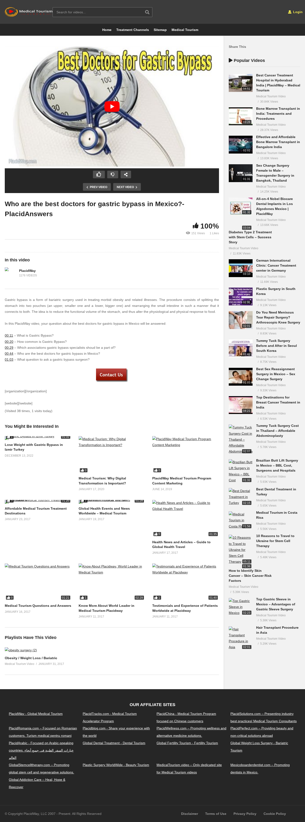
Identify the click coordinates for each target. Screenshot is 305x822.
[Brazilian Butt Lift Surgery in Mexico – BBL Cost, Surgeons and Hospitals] (241, 471)
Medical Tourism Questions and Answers (38, 606)
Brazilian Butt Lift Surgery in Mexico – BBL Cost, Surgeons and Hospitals (277, 465)
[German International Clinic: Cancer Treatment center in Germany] (241, 268)
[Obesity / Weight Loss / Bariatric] (21, 650)
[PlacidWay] (11, 273)
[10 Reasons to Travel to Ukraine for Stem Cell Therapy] (241, 550)
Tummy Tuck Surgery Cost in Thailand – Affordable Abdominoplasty (277, 431)
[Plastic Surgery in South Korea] (241, 296)
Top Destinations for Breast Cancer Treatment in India (278, 402)
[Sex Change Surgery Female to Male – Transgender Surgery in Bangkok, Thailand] (241, 173)
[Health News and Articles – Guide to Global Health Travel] (185, 518)
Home (107, 30)
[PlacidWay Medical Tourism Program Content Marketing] (185, 454)
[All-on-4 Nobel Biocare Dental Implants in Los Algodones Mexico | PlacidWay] (241, 206)
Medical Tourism (185, 30)
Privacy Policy (245, 814)
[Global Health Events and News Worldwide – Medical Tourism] (112, 502)
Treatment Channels (132, 30)
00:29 (9, 347)
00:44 (9, 353)
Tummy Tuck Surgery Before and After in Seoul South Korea (276, 346)
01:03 (9, 359)
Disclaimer (189, 814)
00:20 (9, 342)
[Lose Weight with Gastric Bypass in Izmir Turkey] (38, 438)
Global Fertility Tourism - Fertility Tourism (187, 743)
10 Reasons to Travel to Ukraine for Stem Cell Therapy (275, 541)
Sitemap (160, 30)
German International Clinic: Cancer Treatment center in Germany (276, 265)
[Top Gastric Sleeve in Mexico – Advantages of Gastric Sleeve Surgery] (241, 607)
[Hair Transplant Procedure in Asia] (241, 638)
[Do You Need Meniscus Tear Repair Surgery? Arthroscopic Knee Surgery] (241, 320)
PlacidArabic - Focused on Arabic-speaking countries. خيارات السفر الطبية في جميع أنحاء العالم (41, 750)
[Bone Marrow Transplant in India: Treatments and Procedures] (241, 116)
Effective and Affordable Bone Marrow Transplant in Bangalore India (278, 142)
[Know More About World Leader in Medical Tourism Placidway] (112, 582)
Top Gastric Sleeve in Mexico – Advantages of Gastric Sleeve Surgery (275, 604)
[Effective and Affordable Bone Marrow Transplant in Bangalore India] (241, 145)
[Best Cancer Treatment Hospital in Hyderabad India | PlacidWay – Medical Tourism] (241, 83)
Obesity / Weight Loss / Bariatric (31, 658)
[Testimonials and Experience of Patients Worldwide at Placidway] (185, 582)
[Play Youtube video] (112, 106)
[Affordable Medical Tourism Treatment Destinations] (38, 502)
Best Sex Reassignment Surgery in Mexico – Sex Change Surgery (275, 374)
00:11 (9, 335)
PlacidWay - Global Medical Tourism (36, 713)
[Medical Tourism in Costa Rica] (241, 520)
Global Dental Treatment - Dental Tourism (114, 743)
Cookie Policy (275, 814)
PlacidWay (27, 271)
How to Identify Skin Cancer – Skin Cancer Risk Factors (250, 576)
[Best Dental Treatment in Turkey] (241, 497)
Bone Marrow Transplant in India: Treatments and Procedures (278, 113)
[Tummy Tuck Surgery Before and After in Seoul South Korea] (241, 348)
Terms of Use (215, 814)
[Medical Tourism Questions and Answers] (38, 582)
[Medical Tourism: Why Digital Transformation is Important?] (112, 454)
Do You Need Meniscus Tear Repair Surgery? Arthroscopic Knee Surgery (278, 317)
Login (297, 12)
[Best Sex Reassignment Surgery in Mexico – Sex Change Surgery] (241, 377)
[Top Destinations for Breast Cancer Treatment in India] (241, 405)
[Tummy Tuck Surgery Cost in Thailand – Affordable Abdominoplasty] (241, 439)
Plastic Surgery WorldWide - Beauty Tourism (116, 765)
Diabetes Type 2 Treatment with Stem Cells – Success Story (250, 237)
